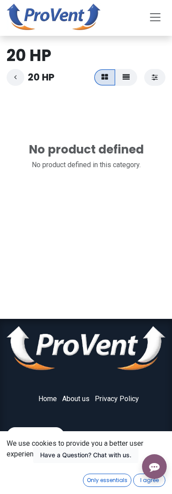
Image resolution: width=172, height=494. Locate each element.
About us (76, 398)
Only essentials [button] (107, 480)
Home (47, 398)
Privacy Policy (117, 398)
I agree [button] (149, 480)
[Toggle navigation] (155, 16)
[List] (126, 77)
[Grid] (105, 77)
